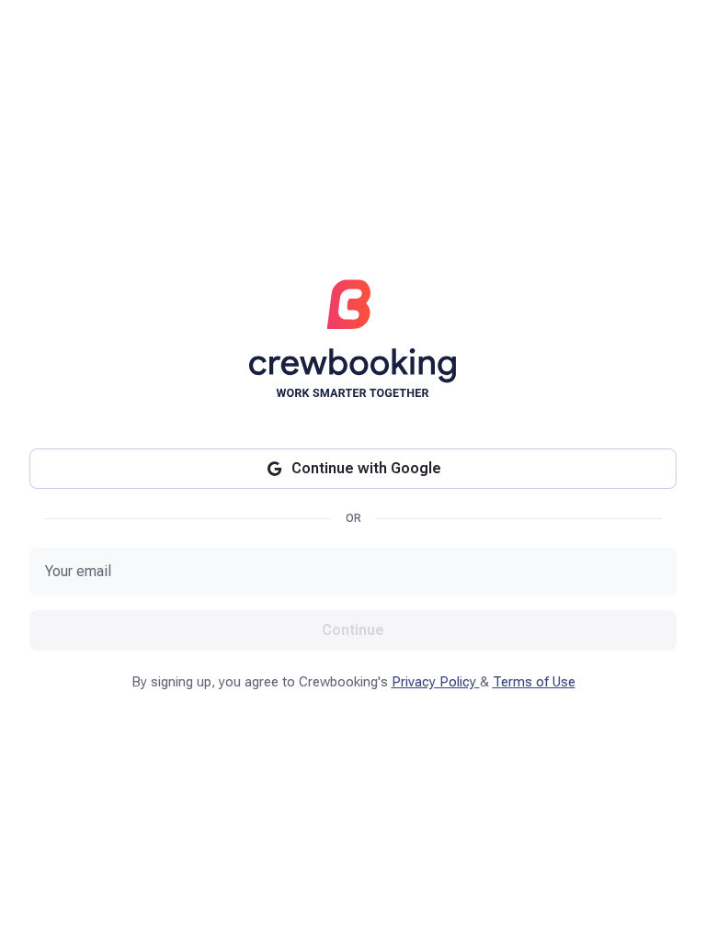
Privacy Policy (436, 682)
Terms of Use (534, 682)
